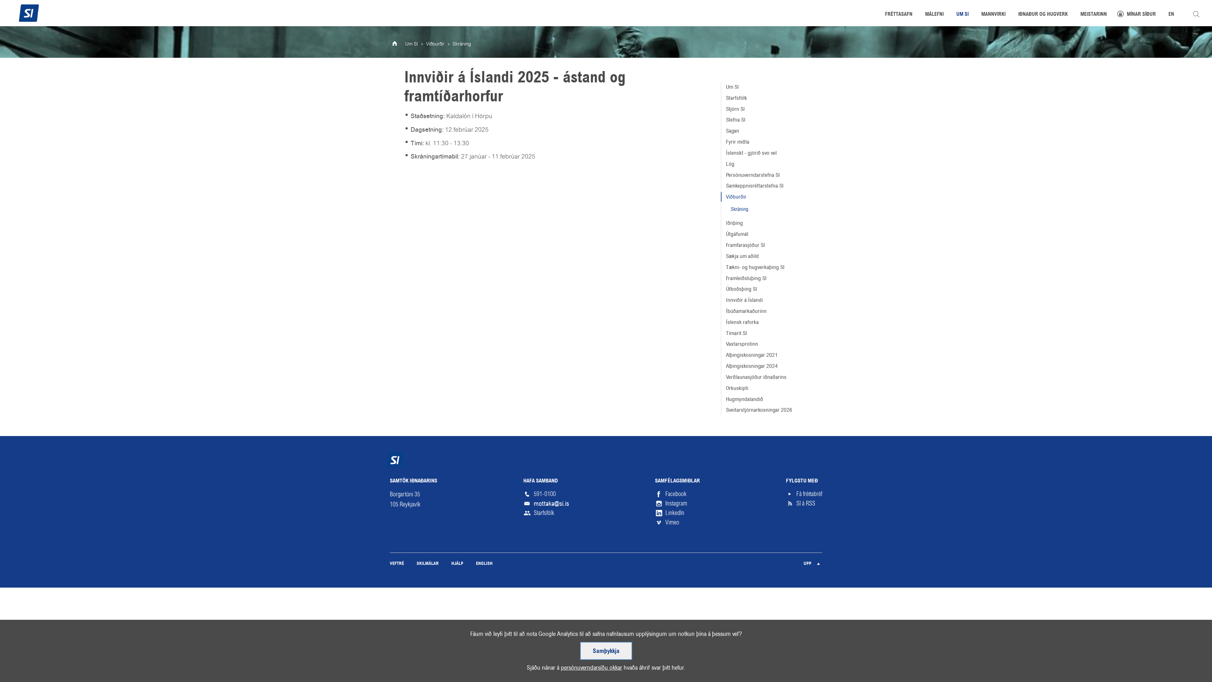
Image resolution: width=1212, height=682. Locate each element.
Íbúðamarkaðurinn (746, 311)
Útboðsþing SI (741, 289)
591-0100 (545, 494)
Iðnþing (734, 223)
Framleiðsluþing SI (746, 278)
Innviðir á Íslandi (744, 300)
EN (1171, 14)
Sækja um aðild (742, 256)
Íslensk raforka (742, 322)
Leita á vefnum (1196, 14)
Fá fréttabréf (809, 494)
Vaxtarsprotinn (742, 344)
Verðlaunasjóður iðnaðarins (756, 377)
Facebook (675, 494)
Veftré (397, 563)
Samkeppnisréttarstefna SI (755, 185)
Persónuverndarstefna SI (753, 175)
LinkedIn (674, 513)
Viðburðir (736, 197)
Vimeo (672, 522)
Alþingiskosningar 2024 (752, 366)
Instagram (676, 503)
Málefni (934, 14)
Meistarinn (1093, 14)
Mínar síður (1141, 14)
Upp (807, 563)
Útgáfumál (737, 234)
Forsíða (399, 44)
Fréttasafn (898, 14)
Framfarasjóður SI (745, 245)
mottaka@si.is (551, 503)
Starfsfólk (736, 98)
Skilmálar (428, 563)
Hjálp (457, 563)
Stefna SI (736, 120)
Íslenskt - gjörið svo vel (751, 153)
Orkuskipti (737, 388)
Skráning (739, 209)
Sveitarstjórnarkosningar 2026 (759, 410)
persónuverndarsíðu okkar (591, 667)
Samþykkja (606, 651)
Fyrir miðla (737, 142)
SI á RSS (805, 503)
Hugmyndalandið (744, 399)
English (484, 563)
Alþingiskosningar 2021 (752, 355)
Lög (730, 164)
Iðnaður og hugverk (1043, 14)
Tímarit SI (736, 333)
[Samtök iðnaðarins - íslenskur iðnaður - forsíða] (29, 12)
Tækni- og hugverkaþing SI (755, 267)
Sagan (732, 131)
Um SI (732, 87)
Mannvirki (993, 14)
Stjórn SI (735, 109)
